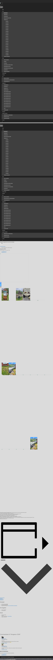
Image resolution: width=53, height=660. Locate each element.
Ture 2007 (7, 171)
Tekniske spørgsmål (6, 71)
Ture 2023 (7, 26)
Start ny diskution (6, 59)
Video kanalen (4, 191)
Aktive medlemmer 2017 (7, 106)
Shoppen (3, 74)
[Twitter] (26, 284)
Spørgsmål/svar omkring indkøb (8, 64)
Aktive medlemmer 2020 (7, 101)
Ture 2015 (7, 39)
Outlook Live (1, 599)
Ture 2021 (7, 29)
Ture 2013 (7, 161)
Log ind (3, 238)
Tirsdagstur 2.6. (4, 251)
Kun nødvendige (9, 659)
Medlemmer (4, 83)
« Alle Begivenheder (2, 246)
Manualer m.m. (6, 88)
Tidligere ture (6, 19)
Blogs (3, 176)
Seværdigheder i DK (6, 81)
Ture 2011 (7, 46)
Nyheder (5, 61)
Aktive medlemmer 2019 (7, 103)
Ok (6, 659)
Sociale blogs (6, 69)
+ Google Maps (9, 616)
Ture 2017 (7, 36)
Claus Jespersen (4, 638)
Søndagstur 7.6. (4, 252)
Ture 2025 (7, 141)
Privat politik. (13, 659)
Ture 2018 (7, 34)
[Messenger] (26, 285)
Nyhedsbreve (6, 86)
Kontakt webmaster (6, 118)
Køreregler (3, 111)
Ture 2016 (7, 156)
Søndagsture (5, 14)
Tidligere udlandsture (7, 56)
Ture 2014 (7, 41)
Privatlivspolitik (6, 228)
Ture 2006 (7, 54)
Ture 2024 (7, 24)
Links (4, 108)
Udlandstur (15, 605)
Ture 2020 (7, 31)
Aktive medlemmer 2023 (7, 96)
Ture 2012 (7, 44)
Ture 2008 (7, 51)
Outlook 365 (1, 599)
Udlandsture (5, 131)
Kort (2, 76)
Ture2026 (7, 21)
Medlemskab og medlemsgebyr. (8, 233)
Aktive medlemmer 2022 (7, 98)
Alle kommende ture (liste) (7, 136)
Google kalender (2, 597)
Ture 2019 (7, 151)
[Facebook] (26, 282)
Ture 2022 (7, 146)
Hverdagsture (6, 16)
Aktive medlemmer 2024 (7, 213)
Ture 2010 (7, 166)
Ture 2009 (7, 49)
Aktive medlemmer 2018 (7, 223)
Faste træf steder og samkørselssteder (9, 79)
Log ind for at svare (4, 649)
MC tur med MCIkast (11, 605)
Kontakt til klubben (4, 113)
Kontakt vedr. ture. (6, 116)
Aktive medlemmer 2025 (7, 93)
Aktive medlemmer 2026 (7, 91)
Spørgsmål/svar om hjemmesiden (8, 186)
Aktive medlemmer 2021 (7, 218)
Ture (3, 11)
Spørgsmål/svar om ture (7, 66)
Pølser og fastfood (6, 78)
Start (3, 9)
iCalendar (1, 598)
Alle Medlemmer (6, 84)
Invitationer (5, 181)
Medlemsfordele (6, 208)
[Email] (26, 287)
